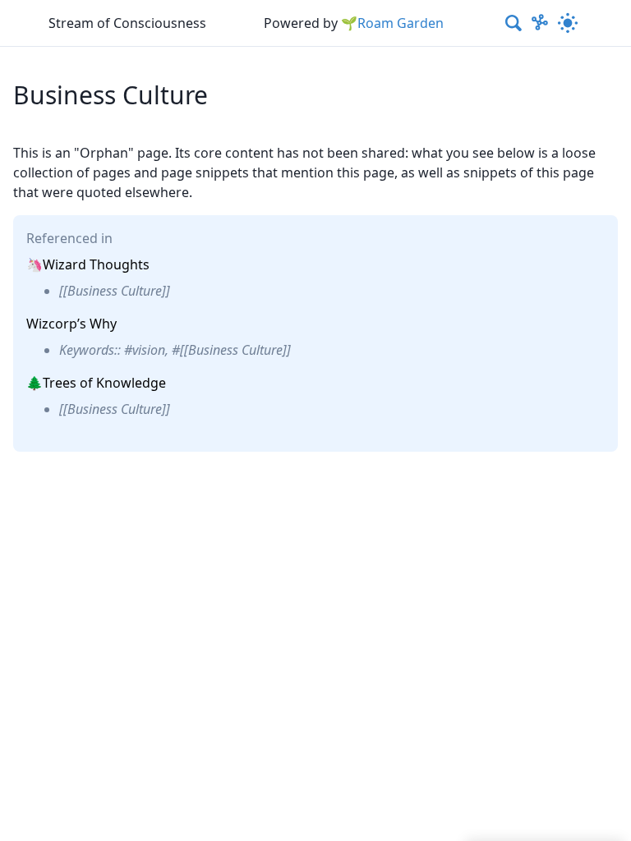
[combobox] (514, 23)
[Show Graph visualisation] (540, 23)
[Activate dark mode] (568, 23)
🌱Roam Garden (392, 23)
